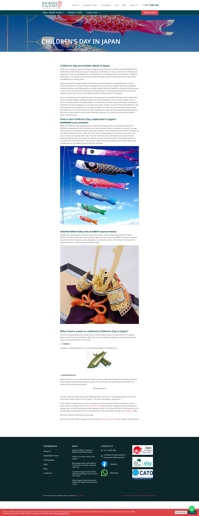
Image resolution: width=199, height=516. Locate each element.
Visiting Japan (106, 5)
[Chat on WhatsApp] (192, 509)
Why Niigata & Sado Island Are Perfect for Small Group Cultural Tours (85, 482)
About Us (75, 5)
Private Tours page (97, 406)
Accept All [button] (192, 512)
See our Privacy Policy (61, 513)
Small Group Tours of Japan (110, 419)
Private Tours (75, 12)
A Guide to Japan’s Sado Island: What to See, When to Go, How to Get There (85, 474)
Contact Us (134, 5)
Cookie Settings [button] (181, 512)
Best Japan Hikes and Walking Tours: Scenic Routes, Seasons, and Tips (84, 465)
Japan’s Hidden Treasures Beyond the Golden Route (82, 451)
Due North (80, 495)
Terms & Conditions (137, 495)
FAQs (116, 5)
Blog (124, 5)
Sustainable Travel (90, 5)
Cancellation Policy (149, 495)
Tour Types (91, 12)
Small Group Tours (52, 12)
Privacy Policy (126, 495)
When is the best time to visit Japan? (83, 457)
